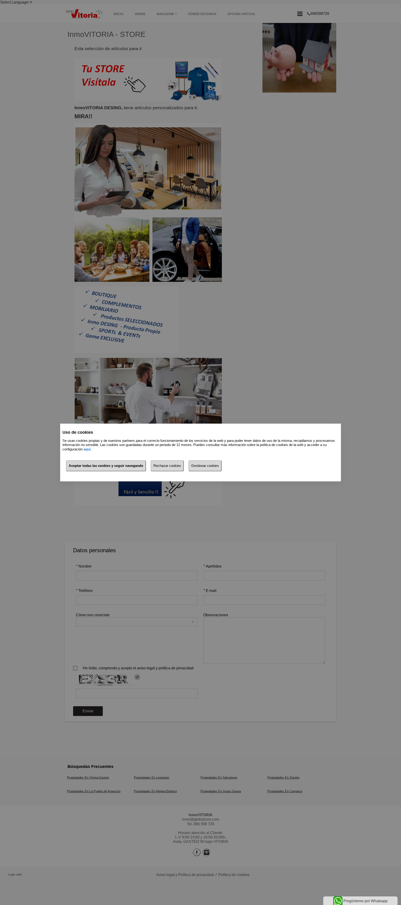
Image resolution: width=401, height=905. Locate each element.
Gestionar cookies (205, 466)
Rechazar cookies (167, 466)
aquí (87, 449)
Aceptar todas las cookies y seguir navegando (106, 466)
